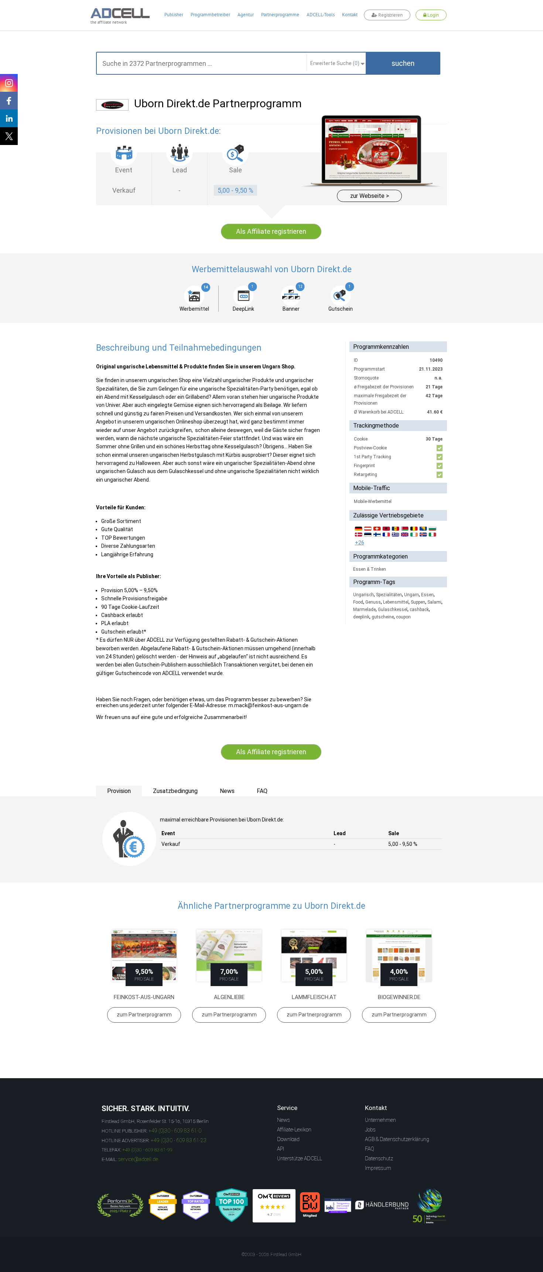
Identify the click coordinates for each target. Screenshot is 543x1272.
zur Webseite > (369, 195)
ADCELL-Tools (321, 14)
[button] (403, 63)
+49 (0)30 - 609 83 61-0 (174, 1131)
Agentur (246, 14)
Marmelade (364, 609)
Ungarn (411, 594)
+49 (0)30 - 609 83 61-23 (178, 1140)
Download (288, 1139)
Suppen (418, 602)
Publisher (173, 14)
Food (358, 602)
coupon (403, 617)
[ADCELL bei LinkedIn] (9, 118)
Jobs (370, 1130)
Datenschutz (379, 1158)
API (280, 1149)
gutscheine (383, 617)
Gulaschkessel (392, 609)
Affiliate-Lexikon (294, 1130)
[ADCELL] (274, 1205)
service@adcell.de (138, 1159)
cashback (419, 609)
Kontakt (350, 14)
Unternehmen (380, 1120)
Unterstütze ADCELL (299, 1158)
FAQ (369, 1149)
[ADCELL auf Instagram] (9, 83)
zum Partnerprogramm (144, 1015)
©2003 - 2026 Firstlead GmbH (271, 1254)
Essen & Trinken (369, 569)
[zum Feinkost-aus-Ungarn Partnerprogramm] (144, 955)
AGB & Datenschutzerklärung (397, 1139)
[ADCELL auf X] (9, 136)
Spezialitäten (389, 594)
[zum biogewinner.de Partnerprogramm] (399, 955)
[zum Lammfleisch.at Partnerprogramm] (314, 955)
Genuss (373, 602)
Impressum (378, 1168)
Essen (427, 594)
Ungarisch (363, 594)
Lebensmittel (396, 602)
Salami (434, 602)
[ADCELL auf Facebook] (9, 100)
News (283, 1120)
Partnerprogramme (280, 14)
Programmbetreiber (210, 14)
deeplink (361, 617)
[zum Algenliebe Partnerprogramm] (229, 955)
